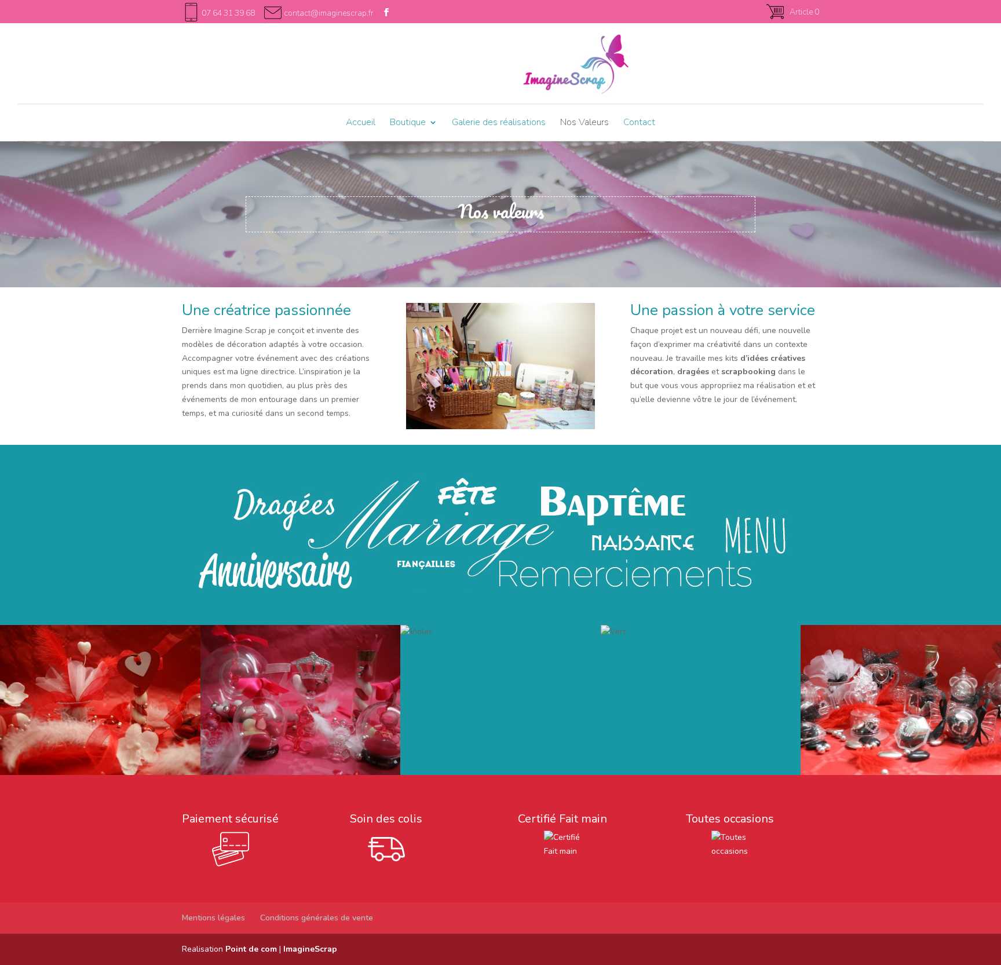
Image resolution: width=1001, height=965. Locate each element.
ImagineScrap (310, 949)
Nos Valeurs (584, 123)
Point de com (251, 949)
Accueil (360, 123)
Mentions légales (213, 917)
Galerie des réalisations (499, 123)
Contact (639, 123)
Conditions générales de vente (316, 917)
